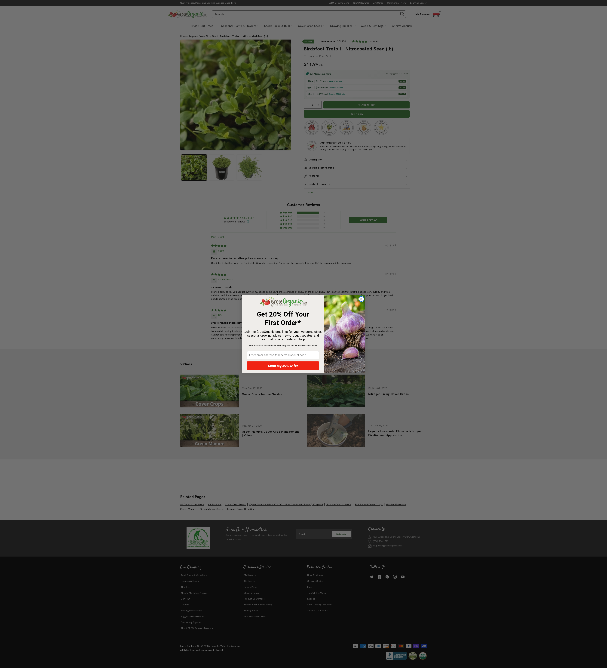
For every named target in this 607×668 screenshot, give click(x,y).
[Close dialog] (361, 299)
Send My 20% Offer (283, 365)
